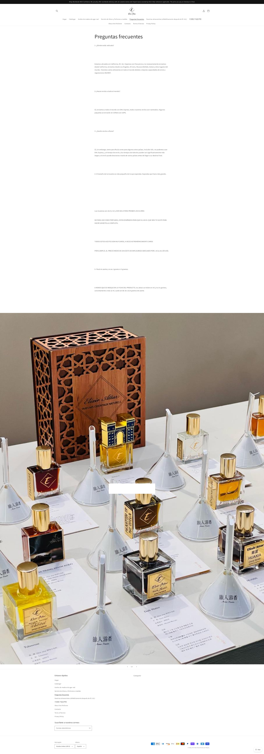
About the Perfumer (61, 705)
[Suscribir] (89, 728)
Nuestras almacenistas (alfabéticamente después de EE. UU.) (75, 698)
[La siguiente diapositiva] (136, 666)
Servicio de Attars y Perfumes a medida (68, 691)
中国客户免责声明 (61, 702)
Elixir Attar (194, 747)
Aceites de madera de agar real (65, 687)
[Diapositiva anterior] (127, 666)
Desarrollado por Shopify (203, 747)
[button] (57, 11)
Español (79, 746)
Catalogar (58, 684)
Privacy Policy (59, 716)
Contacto (58, 709)
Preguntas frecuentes (62, 695)
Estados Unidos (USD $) (63, 746)
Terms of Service (60, 713)
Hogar (57, 680)
